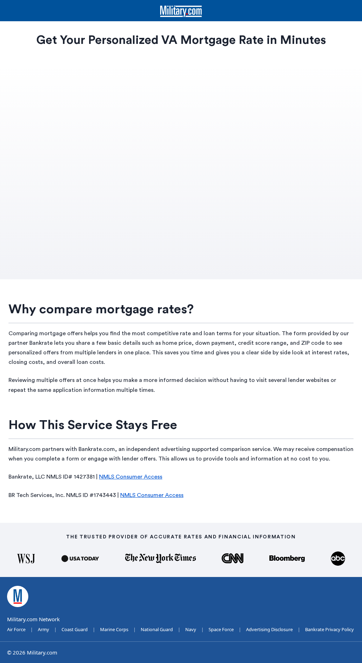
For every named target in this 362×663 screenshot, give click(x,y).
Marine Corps (114, 629)
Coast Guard (75, 629)
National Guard (157, 629)
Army (43, 629)
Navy (190, 629)
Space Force (221, 629)
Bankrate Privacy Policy (329, 629)
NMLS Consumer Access (130, 477)
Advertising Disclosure (269, 629)
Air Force (16, 629)
